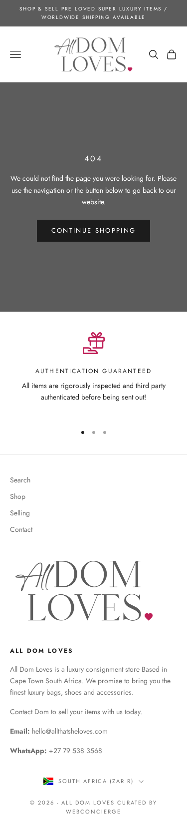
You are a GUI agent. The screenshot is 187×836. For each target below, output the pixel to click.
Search (20, 480)
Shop (17, 496)
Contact (21, 529)
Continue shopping (93, 230)
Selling (20, 513)
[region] (93, 373)
